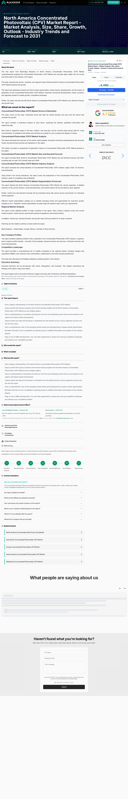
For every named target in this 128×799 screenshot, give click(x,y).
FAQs (52, 61)
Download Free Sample (106, 95)
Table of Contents (18, 61)
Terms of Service (62, 678)
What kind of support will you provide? (18, 519)
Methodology (44, 61)
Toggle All (80, 288)
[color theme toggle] (125, 2)
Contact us (5, 203)
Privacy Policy (73, 678)
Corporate (119, 77)
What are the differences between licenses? (19, 498)
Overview (6, 61)
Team (106, 77)
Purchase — (106, 90)
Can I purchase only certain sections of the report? (22, 503)
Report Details (32, 61)
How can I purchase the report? (15, 482)
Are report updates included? (14, 492)
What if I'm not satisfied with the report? (18, 514)
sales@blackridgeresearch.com (64, 418)
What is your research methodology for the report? (22, 509)
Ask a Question (106, 145)
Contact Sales (113, 3)
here (41, 418)
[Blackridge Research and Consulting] (11, 3)
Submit (64, 687)
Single (94, 77)
